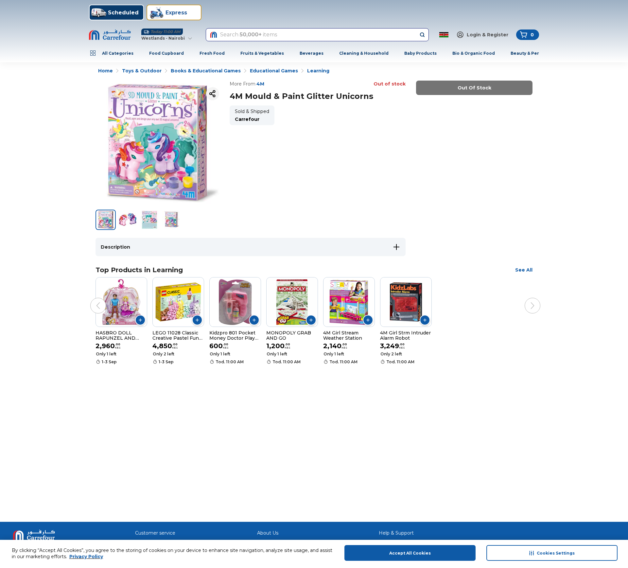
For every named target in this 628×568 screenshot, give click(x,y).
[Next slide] (526, 299)
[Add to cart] (140, 320)
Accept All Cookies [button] (410, 553)
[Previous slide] (91, 299)
